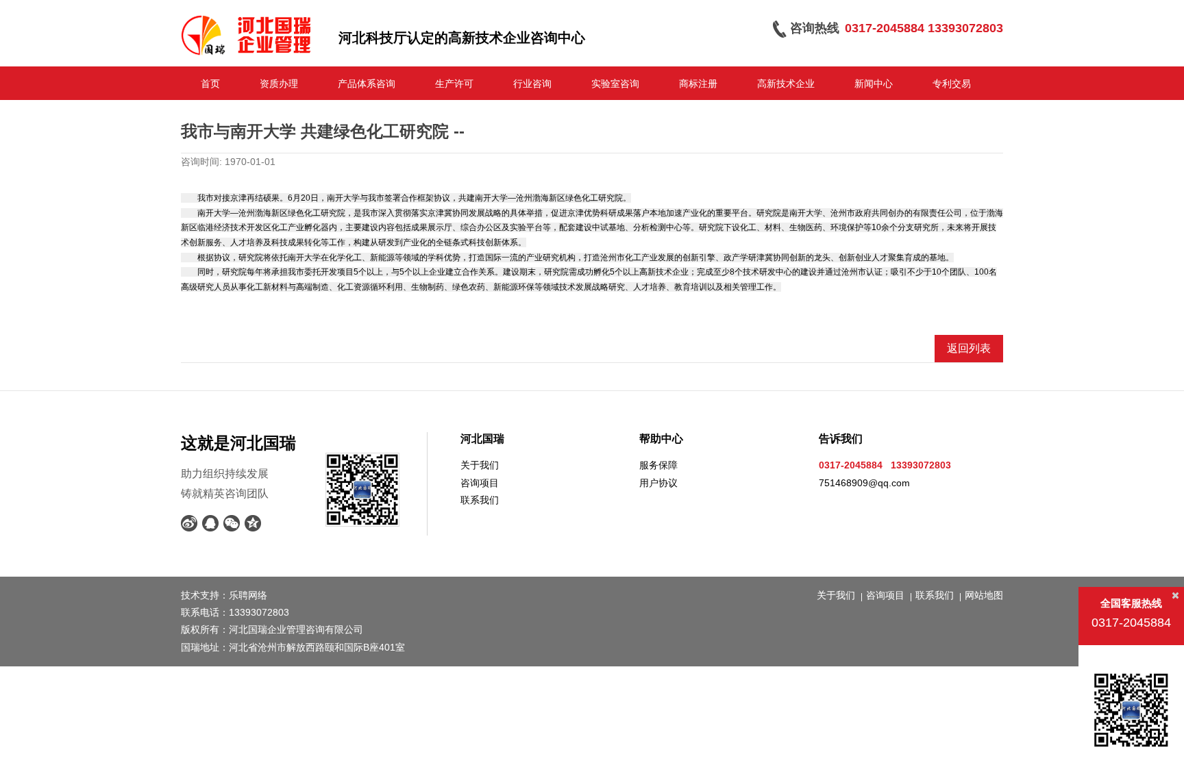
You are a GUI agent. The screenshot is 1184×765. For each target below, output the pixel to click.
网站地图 (984, 595)
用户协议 (658, 482)
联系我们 (479, 499)
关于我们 (479, 465)
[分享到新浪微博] (189, 523)
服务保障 (658, 465)
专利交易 (952, 83)
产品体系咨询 (366, 83)
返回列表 (969, 348)
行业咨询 (532, 83)
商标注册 (698, 83)
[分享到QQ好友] (210, 523)
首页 (210, 83)
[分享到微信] (232, 523)
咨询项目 (479, 482)
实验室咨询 (615, 83)
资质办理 (279, 83)
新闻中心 (873, 83)
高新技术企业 (786, 83)
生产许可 (454, 83)
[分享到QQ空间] (253, 523)
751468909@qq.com (864, 482)
